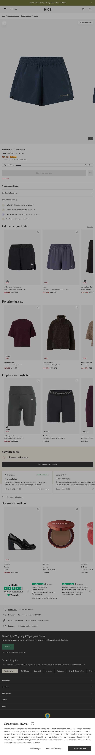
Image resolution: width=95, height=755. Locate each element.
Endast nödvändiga (54, 748)
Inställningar (35, 748)
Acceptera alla (80, 748)
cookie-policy (34, 742)
